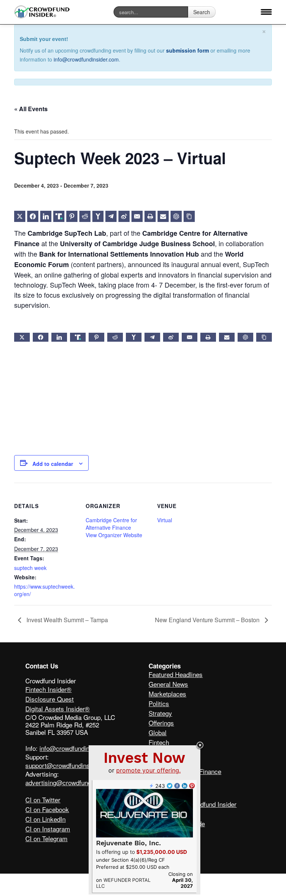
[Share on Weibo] (124, 216)
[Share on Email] (137, 216)
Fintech (159, 742)
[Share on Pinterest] (71, 216)
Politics (159, 703)
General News (168, 684)
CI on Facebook (47, 809)
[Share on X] (19, 216)
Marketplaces (167, 693)
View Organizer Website (114, 535)
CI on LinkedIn (45, 819)
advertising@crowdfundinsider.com (74, 782)
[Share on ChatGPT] (176, 216)
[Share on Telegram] (111, 216)
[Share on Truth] (58, 216)
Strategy (160, 713)
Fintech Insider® (48, 689)
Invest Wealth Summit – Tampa (66, 619)
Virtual (164, 520)
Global (157, 732)
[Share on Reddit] (84, 216)
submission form (187, 50)
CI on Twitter (42, 799)
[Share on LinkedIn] (45, 216)
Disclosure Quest (49, 699)
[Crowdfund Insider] (42, 12)
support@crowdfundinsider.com (69, 765)
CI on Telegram (46, 838)
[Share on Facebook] (32, 216)
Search (201, 12)
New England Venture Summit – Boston (208, 619)
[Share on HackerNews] (98, 216)
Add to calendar (52, 463)
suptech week (30, 567)
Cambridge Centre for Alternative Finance (111, 523)
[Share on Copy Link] (189, 216)
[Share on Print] (150, 216)
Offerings (161, 722)
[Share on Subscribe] (163, 216)
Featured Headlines (176, 674)
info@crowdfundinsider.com (86, 59)
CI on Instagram (47, 828)
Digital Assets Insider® (57, 708)
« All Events (31, 108)
